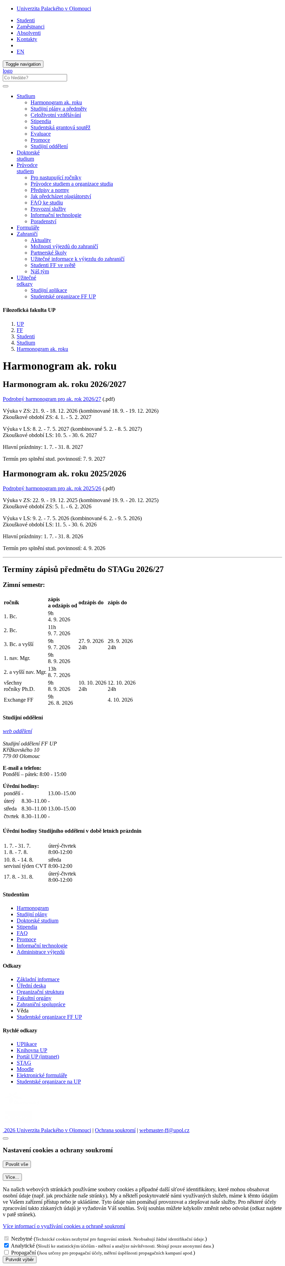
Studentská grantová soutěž (60, 127)
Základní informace (38, 979)
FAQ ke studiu (47, 202)
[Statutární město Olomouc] (18, 1124)
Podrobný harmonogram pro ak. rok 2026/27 (52, 399)
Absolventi (29, 33)
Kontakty (27, 39)
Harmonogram (33, 908)
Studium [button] (26, 96)
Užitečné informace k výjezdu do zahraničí (77, 259)
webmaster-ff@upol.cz (164, 1130)
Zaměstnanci (30, 27)
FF (20, 330)
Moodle (25, 1069)
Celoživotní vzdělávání (56, 115)
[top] (5, 1138)
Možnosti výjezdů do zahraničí (64, 246)
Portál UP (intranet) (38, 1056)
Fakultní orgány (34, 998)
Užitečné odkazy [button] (26, 281)
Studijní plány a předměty (59, 109)
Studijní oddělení (49, 146)
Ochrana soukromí (115, 1130)
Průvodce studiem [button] (27, 168)
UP (20, 324)
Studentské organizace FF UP (63, 296)
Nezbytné (21, 1239)
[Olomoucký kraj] (27, 1105)
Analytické (23, 1246)
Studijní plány (32, 914)
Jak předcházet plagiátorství (61, 196)
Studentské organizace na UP (49, 1081)
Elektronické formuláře (42, 1075)
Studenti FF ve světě (53, 265)
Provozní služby (48, 209)
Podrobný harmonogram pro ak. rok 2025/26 (52, 488)
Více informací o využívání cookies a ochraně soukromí (64, 1226)
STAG (24, 1063)
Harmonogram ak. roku (56, 102)
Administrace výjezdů (41, 952)
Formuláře (28, 228)
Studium (26, 343)
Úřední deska (31, 986)
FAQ (22, 933)
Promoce (40, 140)
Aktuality (41, 240)
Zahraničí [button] (27, 234)
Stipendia (41, 121)
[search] (5, 86)
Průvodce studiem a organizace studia (72, 184)
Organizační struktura (40, 992)
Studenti (26, 20)
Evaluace (41, 134)
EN (20, 52)
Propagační (23, 1253)
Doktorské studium (28, 156)
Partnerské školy (49, 253)
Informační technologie (56, 215)
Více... (12, 1177)
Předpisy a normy (50, 190)
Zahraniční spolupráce (41, 1004)
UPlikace (27, 1044)
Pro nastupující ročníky (56, 177)
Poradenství (43, 221)
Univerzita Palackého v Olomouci (54, 8)
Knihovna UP (32, 1050)
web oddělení (17, 731)
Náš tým (40, 271)
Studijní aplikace (49, 290)
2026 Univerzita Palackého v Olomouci (47, 1130)
